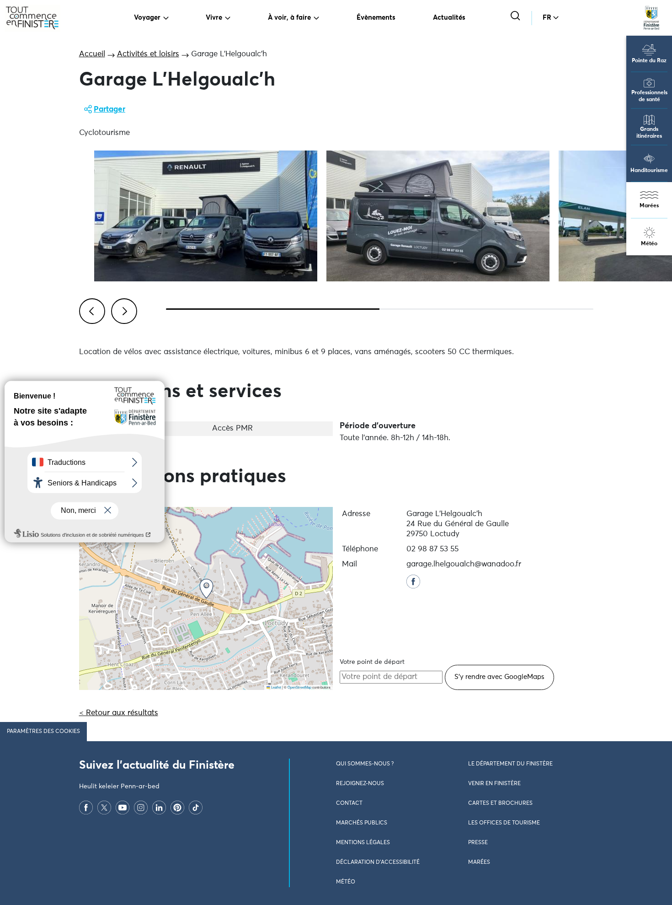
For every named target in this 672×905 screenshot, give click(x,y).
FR (547, 17)
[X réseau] (104, 807)
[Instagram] (141, 807)
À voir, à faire (289, 17)
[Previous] (90, 309)
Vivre (214, 17)
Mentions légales (363, 843)
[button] (206, 588)
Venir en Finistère (494, 783)
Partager (109, 109)
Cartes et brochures (500, 803)
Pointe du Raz (649, 61)
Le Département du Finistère (510, 764)
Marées (649, 206)
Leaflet (275, 687)
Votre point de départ (372, 662)
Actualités (449, 17)
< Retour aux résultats (118, 713)
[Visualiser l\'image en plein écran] (205, 216)
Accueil (92, 54)
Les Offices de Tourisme (504, 823)
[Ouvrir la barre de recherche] (516, 16)
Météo (649, 244)
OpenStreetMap (299, 687)
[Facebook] (86, 807)
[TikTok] (196, 807)
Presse (478, 843)
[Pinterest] (177, 807)
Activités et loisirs (148, 54)
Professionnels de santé (649, 96)
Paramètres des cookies (43, 731)
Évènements (376, 17)
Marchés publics (361, 823)
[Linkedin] (159, 807)
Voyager (147, 17)
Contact (349, 803)
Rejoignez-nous (360, 783)
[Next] (122, 309)
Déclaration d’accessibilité (378, 862)
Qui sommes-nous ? (365, 764)
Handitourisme (649, 170)
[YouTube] (122, 807)
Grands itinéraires (649, 133)
